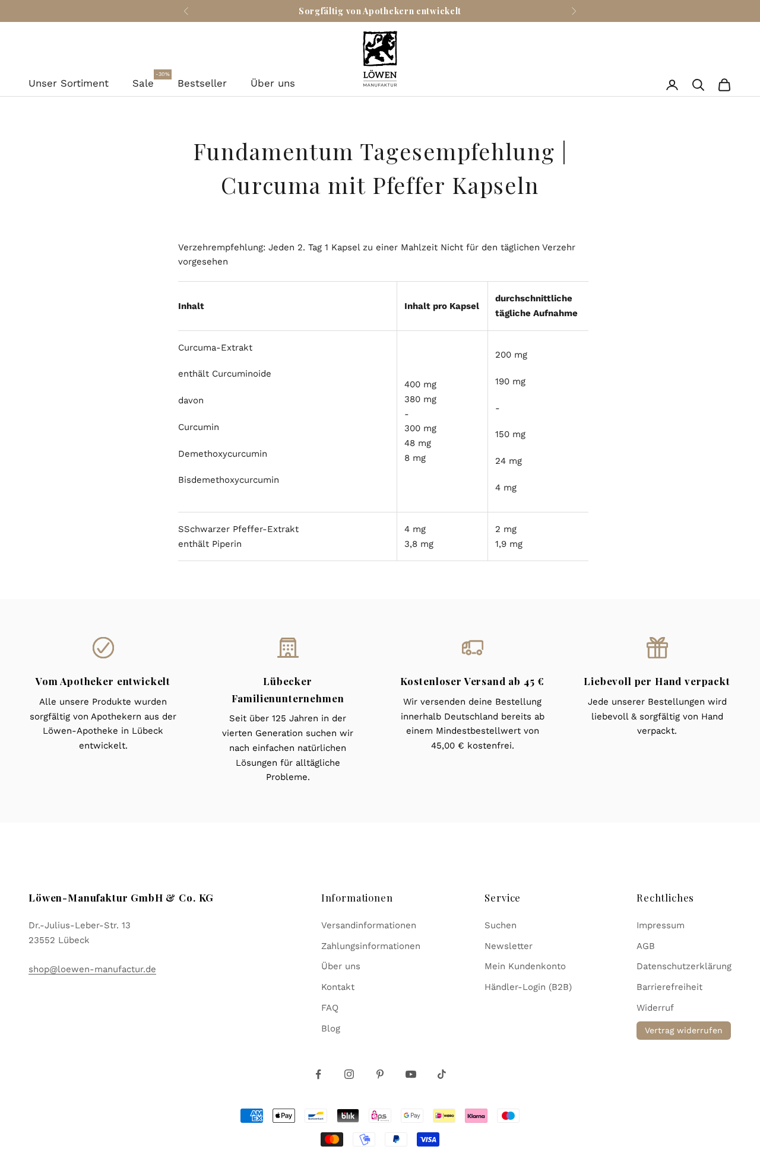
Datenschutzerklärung (684, 966)
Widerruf (655, 1007)
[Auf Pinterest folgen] (380, 1074)
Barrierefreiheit (669, 987)
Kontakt (337, 987)
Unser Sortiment (68, 83)
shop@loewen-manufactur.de (92, 969)
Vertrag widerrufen (684, 1030)
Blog (330, 1028)
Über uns (273, 83)
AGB (645, 946)
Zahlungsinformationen (370, 946)
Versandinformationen (368, 925)
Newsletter (508, 946)
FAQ (329, 1007)
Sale (143, 82)
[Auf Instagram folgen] (349, 1074)
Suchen (500, 925)
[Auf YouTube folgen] (411, 1074)
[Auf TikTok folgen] (442, 1074)
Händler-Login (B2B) (528, 987)
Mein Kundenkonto (525, 966)
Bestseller (202, 83)
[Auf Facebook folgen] (318, 1074)
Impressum (660, 925)
